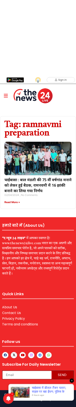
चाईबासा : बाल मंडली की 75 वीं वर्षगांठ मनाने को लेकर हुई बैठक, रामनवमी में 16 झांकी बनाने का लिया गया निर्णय (38, 185)
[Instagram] (31, 355)
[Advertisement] (38, 38)
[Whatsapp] (48, 355)
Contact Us (11, 312)
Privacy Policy (13, 318)
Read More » (12, 202)
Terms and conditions (20, 324)
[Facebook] (5, 355)
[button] (6, 95)
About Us (9, 307)
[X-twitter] (14, 355)
